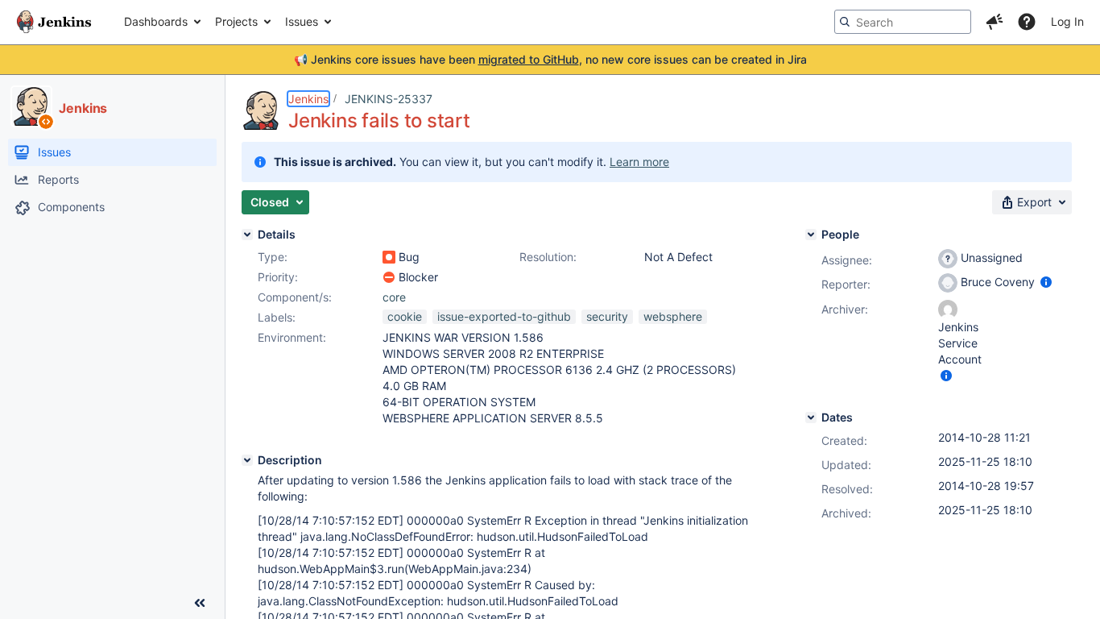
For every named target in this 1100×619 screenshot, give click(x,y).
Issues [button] (301, 21)
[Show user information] (1046, 282)
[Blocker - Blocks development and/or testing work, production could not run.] (389, 277)
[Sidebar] (200, 603)
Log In (1067, 21)
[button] (994, 22)
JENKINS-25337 (388, 99)
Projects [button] (236, 21)
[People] (811, 234)
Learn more (639, 161)
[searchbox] (902, 21)
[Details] (247, 234)
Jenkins (308, 99)
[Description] (247, 460)
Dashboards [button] (156, 21)
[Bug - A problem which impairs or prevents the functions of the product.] (389, 257)
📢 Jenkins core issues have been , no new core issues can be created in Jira (550, 59)
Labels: (277, 317)
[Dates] (811, 417)
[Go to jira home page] (54, 22)
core (394, 297)
